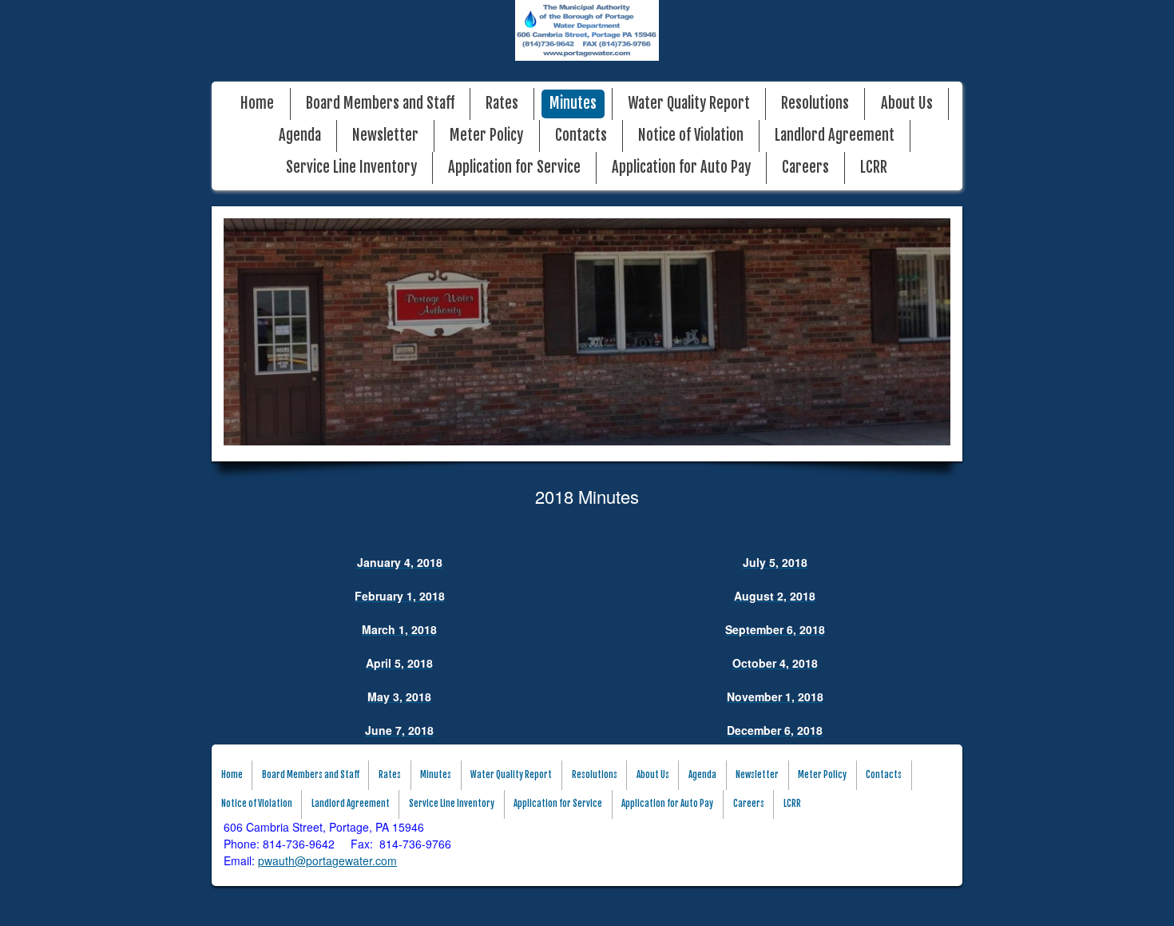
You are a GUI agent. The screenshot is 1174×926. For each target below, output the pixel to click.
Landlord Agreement (834, 135)
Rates (502, 103)
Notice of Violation (691, 135)
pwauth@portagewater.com (327, 860)
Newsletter (385, 135)
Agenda (300, 135)
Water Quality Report (689, 103)
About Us (907, 103)
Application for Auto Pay (681, 167)
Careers (805, 167)
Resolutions (815, 103)
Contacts (581, 135)
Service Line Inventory (351, 167)
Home (257, 103)
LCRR (873, 167)
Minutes (573, 103)
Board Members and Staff (380, 103)
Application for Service (514, 167)
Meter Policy (486, 135)
